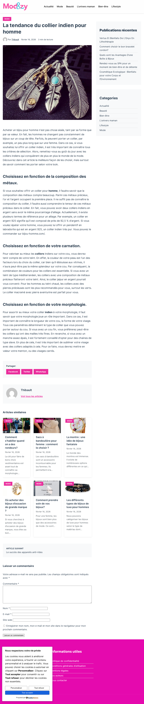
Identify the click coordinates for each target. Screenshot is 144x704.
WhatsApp (41, 371)
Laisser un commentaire (13, 635)
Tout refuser (39, 688)
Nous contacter (58, 680)
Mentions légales (59, 670)
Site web (7, 619)
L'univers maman (108, 120)
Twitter (26, 371)
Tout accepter (27, 693)
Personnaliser (16, 688)
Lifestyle (116, 6)
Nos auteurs (56, 675)
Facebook (13, 371)
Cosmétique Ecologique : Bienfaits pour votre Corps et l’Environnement (118, 75)
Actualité (48, 6)
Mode (60, 6)
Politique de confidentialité (64, 661)
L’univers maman (86, 6)
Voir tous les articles (32, 396)
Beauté (70, 6)
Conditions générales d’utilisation (68, 665)
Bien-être (103, 6)
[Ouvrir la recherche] (138, 6)
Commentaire (11, 583)
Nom (6, 608)
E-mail (7, 614)
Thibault (15, 39)
